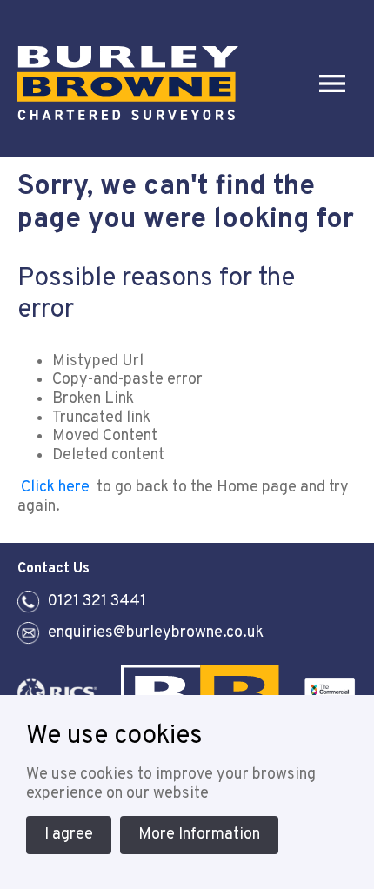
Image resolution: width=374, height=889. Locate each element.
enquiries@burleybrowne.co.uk (156, 633)
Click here (55, 488)
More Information (199, 835)
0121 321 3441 (97, 602)
